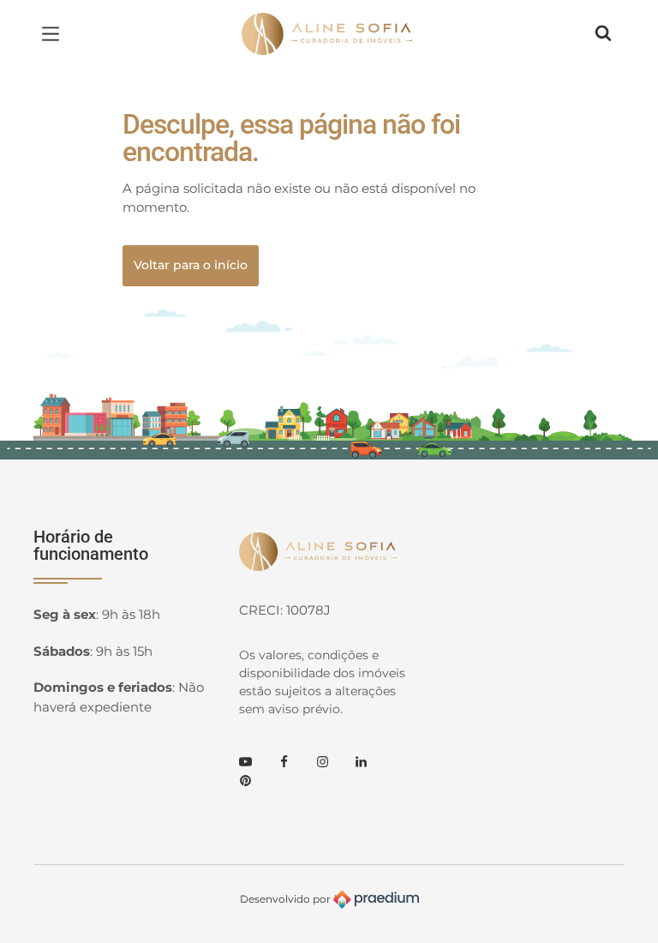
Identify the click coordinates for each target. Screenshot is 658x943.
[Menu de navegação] (54, 33)
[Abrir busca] (603, 33)
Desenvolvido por (286, 898)
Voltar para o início (191, 265)
